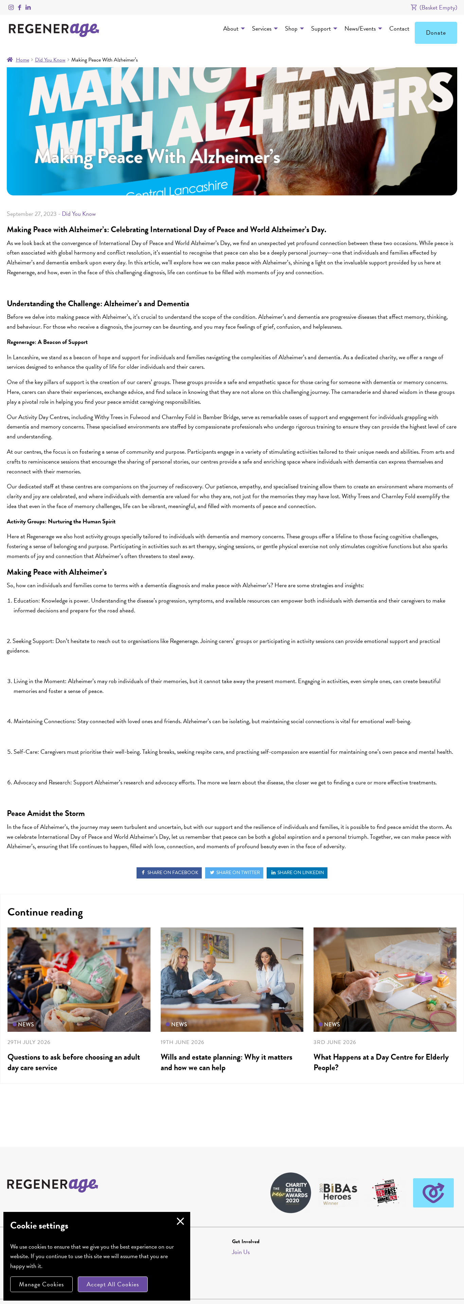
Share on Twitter (237, 872)
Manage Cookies (41, 1284)
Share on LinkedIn (300, 872)
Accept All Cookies (113, 1284)
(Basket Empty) (437, 7)
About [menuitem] (230, 28)
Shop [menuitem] (291, 28)
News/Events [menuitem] (360, 28)
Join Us (241, 1251)
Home (22, 60)
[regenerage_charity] (11, 7)
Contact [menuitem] (399, 28)
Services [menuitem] (261, 28)
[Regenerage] (19, 7)
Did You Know (50, 60)
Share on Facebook (172, 872)
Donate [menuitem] (436, 32)
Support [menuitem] (321, 28)
